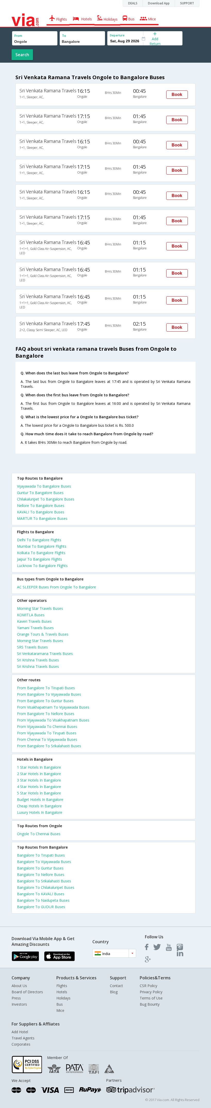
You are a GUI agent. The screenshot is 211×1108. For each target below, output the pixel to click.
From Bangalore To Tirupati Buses (46, 687)
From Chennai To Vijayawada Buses (47, 739)
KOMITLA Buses (31, 614)
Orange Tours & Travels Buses (42, 634)
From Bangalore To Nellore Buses (45, 713)
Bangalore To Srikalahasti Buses (44, 881)
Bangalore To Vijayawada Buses (44, 861)
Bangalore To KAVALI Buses (40, 893)
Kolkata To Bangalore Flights (41, 552)
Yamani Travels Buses (35, 627)
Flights (61, 985)
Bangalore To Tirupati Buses (41, 855)
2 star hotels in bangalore (39, 773)
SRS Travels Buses (32, 647)
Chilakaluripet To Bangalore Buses (45, 499)
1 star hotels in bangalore (39, 767)
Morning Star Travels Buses (40, 608)
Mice (60, 1010)
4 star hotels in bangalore (39, 786)
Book (177, 94)
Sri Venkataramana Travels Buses (45, 653)
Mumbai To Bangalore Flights (41, 546)
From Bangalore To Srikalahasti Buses (49, 745)
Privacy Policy (151, 991)
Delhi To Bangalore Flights (39, 539)
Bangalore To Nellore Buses (40, 874)
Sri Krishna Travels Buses (38, 660)
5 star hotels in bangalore (39, 793)
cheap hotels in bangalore (39, 805)
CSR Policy (148, 985)
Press (16, 998)
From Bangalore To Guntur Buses (45, 700)
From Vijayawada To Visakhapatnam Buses (53, 720)
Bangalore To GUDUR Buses (41, 906)
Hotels (61, 991)
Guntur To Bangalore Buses (40, 492)
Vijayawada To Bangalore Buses (44, 486)
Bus (59, 1004)
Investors (19, 1004)
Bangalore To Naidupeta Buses (43, 900)
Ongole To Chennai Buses (38, 833)
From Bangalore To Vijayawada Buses (49, 694)
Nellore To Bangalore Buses (40, 505)
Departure (117, 35)
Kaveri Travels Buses (34, 621)
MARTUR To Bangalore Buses (42, 518)
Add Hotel (20, 1031)
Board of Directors (27, 991)
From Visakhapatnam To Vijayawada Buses (53, 707)
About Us (19, 985)
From (18, 36)
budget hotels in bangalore (40, 799)
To (64, 36)
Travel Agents (23, 1038)
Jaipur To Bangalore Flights (39, 559)
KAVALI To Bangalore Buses (40, 512)
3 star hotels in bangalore (39, 780)
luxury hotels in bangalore (39, 812)
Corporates (21, 1044)
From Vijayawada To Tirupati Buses (46, 733)
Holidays (63, 998)
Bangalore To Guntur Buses (40, 868)
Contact (116, 985)
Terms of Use (151, 998)
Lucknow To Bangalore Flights (42, 565)
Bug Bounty (150, 1004)
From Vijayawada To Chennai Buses (47, 726)
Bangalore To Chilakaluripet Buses (45, 887)
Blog (114, 991)
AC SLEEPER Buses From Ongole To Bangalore (56, 587)
